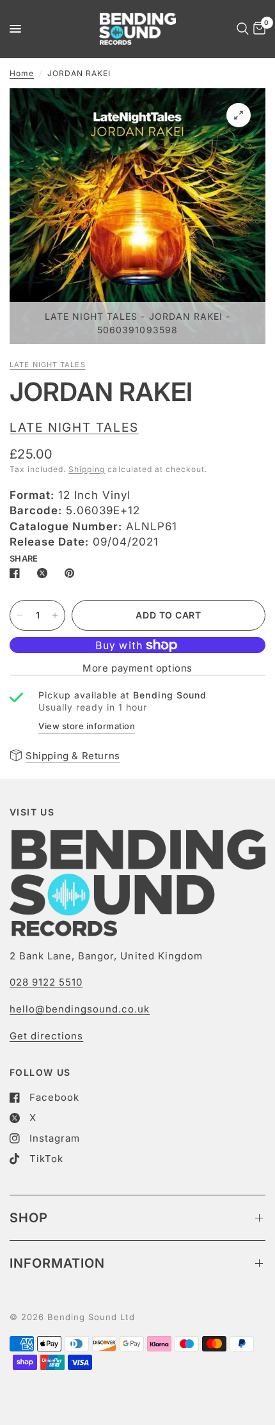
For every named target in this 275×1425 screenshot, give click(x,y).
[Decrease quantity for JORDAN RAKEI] (19, 615)
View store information (86, 726)
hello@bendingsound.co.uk (80, 1009)
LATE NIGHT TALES (48, 364)
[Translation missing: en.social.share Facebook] (17, 573)
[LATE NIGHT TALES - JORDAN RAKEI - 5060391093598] (238, 115)
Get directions (46, 1036)
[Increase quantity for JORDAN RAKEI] (55, 615)
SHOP (29, 1217)
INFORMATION (57, 1263)
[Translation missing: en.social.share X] (44, 573)
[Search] (240, 29)
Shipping (86, 469)
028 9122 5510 (46, 982)
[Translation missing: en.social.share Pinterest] (72, 573)
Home (22, 73)
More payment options (137, 668)
